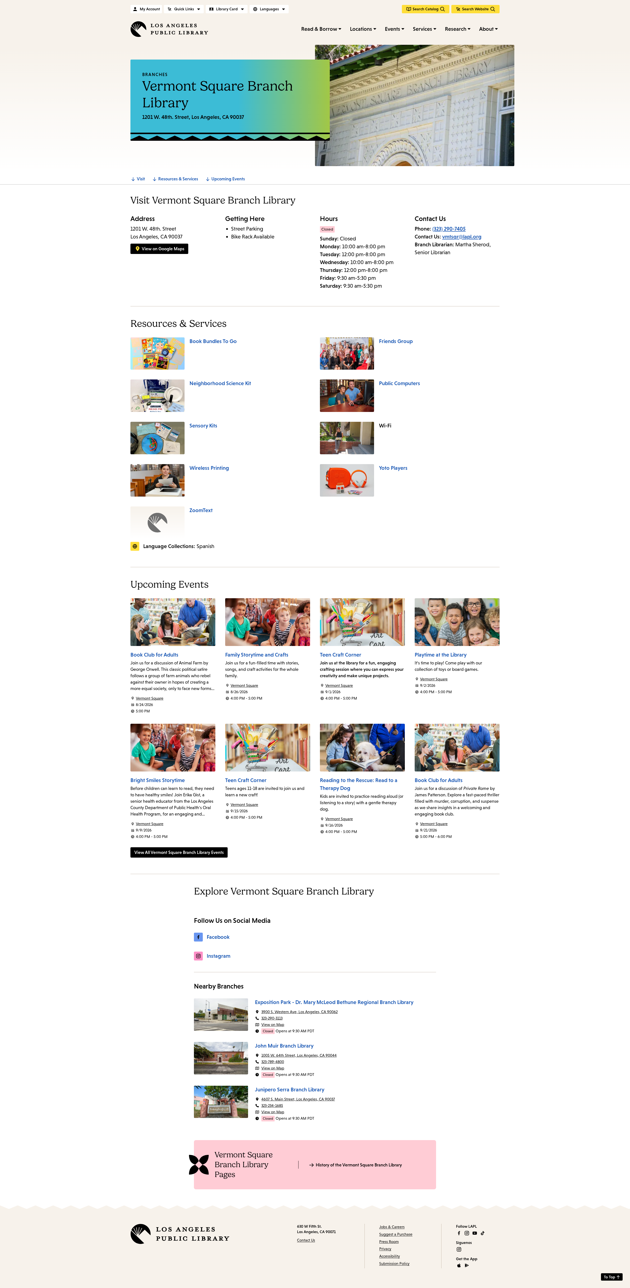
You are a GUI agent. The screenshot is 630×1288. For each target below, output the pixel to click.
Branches (155, 74)
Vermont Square (149, 698)
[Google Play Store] (467, 1265)
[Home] (169, 29)
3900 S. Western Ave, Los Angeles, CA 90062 (299, 1012)
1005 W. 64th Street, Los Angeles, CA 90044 (299, 1055)
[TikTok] (483, 1233)
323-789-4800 (272, 1062)
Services (422, 29)
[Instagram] (467, 1233)
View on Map (272, 1024)
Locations (361, 29)
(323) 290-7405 (449, 229)
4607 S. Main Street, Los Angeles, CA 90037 (298, 1099)
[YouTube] (475, 1233)
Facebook (218, 937)
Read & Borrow (319, 29)
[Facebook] (459, 1233)
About (486, 29)
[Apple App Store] (459, 1265)
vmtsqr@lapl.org (462, 237)
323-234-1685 (272, 1105)
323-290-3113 (272, 1018)
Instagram (218, 956)
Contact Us (306, 1240)
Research (455, 29)
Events (392, 29)
